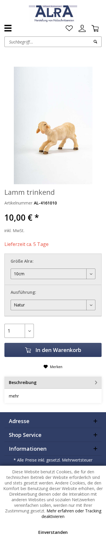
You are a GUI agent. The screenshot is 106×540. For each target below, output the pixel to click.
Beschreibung (23, 382)
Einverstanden (53, 532)
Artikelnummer (18, 203)
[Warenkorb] (95, 28)
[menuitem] (69, 28)
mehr (14, 396)
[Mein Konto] (82, 28)
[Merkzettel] (69, 28)
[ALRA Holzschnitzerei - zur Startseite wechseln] (53, 13)
